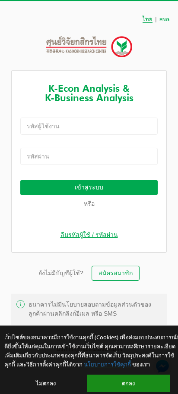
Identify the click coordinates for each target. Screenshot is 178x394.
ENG (164, 19)
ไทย (148, 19)
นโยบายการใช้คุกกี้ (107, 364)
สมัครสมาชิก (116, 273)
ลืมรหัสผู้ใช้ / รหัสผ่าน (89, 234)
